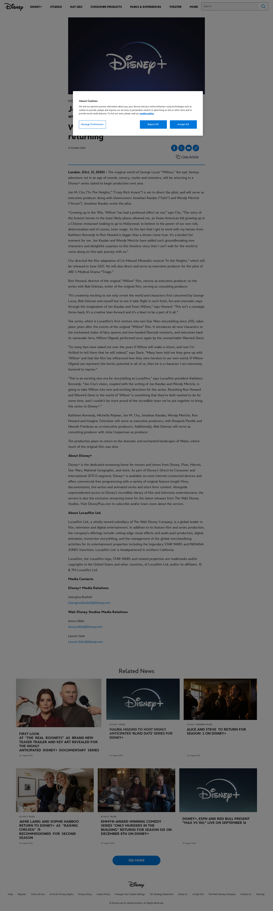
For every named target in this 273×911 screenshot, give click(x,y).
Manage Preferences (92, 124)
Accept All (183, 124)
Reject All (153, 124)
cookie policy (147, 113)
